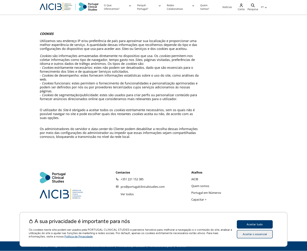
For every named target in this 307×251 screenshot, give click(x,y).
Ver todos (127, 194)
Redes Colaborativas (175, 7)
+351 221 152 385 (132, 179)
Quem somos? (204, 7)
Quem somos (200, 186)
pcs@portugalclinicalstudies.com (143, 187)
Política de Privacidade (78, 236)
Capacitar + (198, 199)
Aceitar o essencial (255, 234)
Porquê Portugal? (142, 7)
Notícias (227, 7)
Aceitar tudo (255, 224)
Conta (241, 9)
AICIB (194, 179)
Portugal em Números (206, 193)
